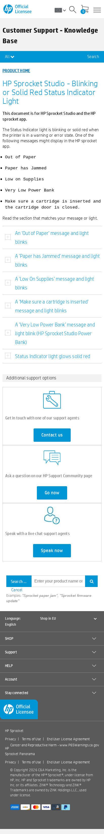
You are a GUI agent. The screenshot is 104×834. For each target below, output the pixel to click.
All (7, 56)
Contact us (52, 435)
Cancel (17, 590)
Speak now (52, 551)
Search (93, 56)
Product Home (16, 70)
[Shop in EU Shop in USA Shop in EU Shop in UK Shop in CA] (62, 10)
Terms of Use (31, 739)
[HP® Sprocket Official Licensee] (18, 9)
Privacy (10, 739)
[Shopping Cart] (85, 9)
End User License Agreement (68, 739)
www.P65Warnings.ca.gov (79, 745)
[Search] (73, 10)
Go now (52, 493)
